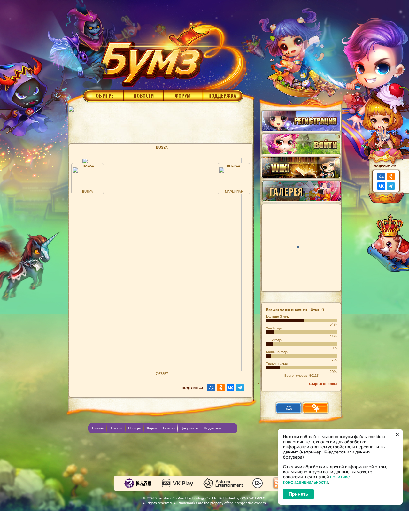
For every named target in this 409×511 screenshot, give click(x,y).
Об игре (103, 95)
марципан (234, 191)
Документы (189, 428)
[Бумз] (170, 52)
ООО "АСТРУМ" (253, 498)
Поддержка (223, 95)
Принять (298, 494)
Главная (98, 428)
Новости (143, 95)
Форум (183, 95)
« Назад (88, 165)
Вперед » (234, 165)
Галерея (169, 428)
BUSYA (87, 191)
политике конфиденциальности (316, 479)
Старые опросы (323, 384)
